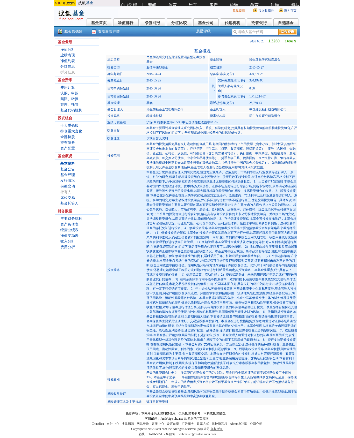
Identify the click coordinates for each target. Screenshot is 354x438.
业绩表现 (67, 55)
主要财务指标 (71, 219)
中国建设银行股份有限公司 (268, 109)
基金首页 (99, 23)
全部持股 (67, 137)
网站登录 (143, 424)
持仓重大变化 (71, 131)
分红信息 (67, 67)
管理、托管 (69, 105)
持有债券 (67, 143)
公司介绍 (256, 424)
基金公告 (67, 169)
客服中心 (158, 424)
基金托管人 (69, 203)
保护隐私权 (219, 424)
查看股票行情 (109, 32)
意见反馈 (239, 10)
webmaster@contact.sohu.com (197, 434)
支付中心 (113, 424)
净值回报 (152, 23)
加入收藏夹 (266, 10)
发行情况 (67, 181)
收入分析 (67, 241)
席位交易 (67, 198)
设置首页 (173, 424)
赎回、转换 (69, 99)
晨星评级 (203, 31)
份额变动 (67, 186)
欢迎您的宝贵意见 (196, 418)
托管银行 (259, 23)
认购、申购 (69, 93)
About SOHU (238, 424)
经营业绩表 (69, 230)
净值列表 (67, 61)
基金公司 (206, 23)
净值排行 (125, 23)
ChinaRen (98, 424)
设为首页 (290, 10)
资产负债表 (69, 224)
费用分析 (67, 247)
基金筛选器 (73, 32)
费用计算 (67, 87)
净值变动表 (69, 236)
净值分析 (67, 49)
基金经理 (67, 175)
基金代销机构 (71, 110)
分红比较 (179, 23)
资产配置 (67, 148)
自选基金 (286, 23)
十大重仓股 (69, 125)
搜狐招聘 (128, 424)
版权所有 (216, 429)
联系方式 (203, 424)
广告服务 (188, 424)
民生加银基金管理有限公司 (165, 109)
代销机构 (232, 23)
